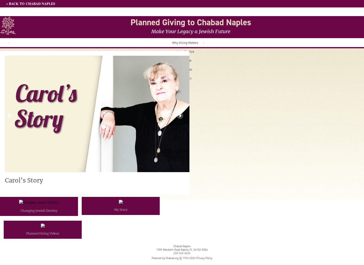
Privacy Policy (204, 258)
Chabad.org (172, 258)
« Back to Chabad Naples (30, 3)
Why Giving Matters (185, 43)
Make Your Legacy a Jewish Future (190, 31)
